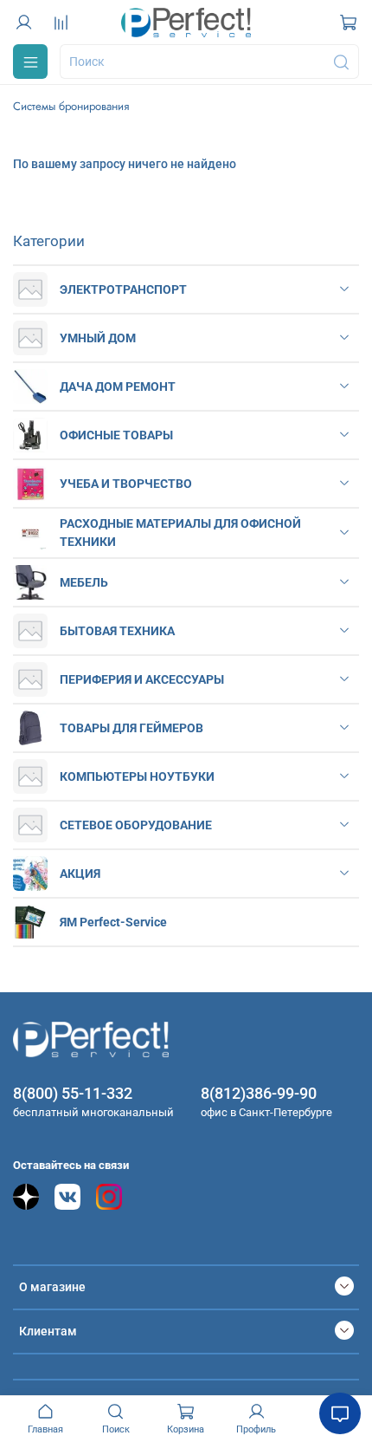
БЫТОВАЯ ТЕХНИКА (117, 631)
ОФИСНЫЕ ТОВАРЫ (116, 435)
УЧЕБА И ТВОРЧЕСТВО (126, 483)
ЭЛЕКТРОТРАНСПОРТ (123, 289)
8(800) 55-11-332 (72, 1093)
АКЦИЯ (80, 873)
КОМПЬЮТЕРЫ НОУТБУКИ (137, 776)
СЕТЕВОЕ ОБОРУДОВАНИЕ (136, 825)
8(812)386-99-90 (259, 1093)
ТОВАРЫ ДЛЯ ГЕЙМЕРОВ (131, 728)
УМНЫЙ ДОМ (98, 338)
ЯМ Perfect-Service (113, 922)
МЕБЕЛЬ (84, 582)
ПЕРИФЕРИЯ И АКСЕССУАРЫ (142, 679)
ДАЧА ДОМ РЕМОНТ (118, 386)
